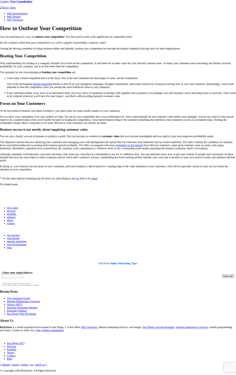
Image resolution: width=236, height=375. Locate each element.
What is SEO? (14, 304)
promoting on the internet (129, 145)
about (10, 220)
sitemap (6, 364)
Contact (4, 1)
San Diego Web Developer (21, 313)
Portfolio (11, 349)
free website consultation (49, 330)
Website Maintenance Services (23, 301)
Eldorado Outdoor (17, 310)
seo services (13, 235)
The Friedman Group (18, 298)
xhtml (38, 364)
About (10, 352)
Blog (9, 358)
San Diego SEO (16, 343)
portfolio (11, 214)
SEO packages (89, 327)
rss (77, 178)
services (11, 210)
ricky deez (12, 207)
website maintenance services (192, 327)
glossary (11, 217)
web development (16, 244)
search (15, 364)
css (43, 364)
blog (9, 247)
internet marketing (42, 84)
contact (11, 223)
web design (13, 238)
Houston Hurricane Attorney (22, 307)
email (94, 178)
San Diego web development (158, 327)
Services (11, 346)
